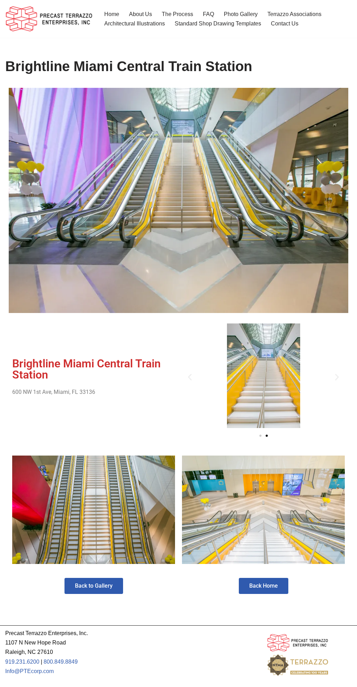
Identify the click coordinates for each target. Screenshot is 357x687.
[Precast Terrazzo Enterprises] (48, 18)
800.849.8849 (61, 662)
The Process (177, 14)
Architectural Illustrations (134, 23)
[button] (189, 377)
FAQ (208, 14)
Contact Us (284, 23)
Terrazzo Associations (294, 14)
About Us (140, 14)
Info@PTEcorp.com (29, 671)
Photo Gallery (241, 14)
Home (111, 14)
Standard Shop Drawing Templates (218, 23)
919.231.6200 (22, 662)
